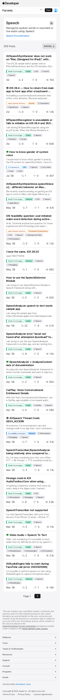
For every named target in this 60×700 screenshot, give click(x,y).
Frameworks (44, 103)
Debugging (13, 265)
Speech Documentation (17, 36)
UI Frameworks (13, 167)
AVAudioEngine (31, 551)
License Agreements (43, 694)
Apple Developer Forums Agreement (19, 626)
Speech (12, 23)
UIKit (24, 167)
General (31, 103)
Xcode (23, 139)
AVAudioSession (15, 551)
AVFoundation (14, 239)
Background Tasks (35, 235)
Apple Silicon (13, 203)
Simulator (12, 139)
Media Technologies (15, 71)
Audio (28, 71)
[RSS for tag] (51, 23)
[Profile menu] (56, 10)
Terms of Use (8, 694)
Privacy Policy (24, 694)
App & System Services (16, 103)
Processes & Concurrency (38, 231)
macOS (46, 71)
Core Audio (46, 167)
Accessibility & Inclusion (16, 433)
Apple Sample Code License (35, 629)
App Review (13, 107)
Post (48, 10)
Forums (7, 10)
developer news (23, 684)
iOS (36, 71)
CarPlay (38, 405)
